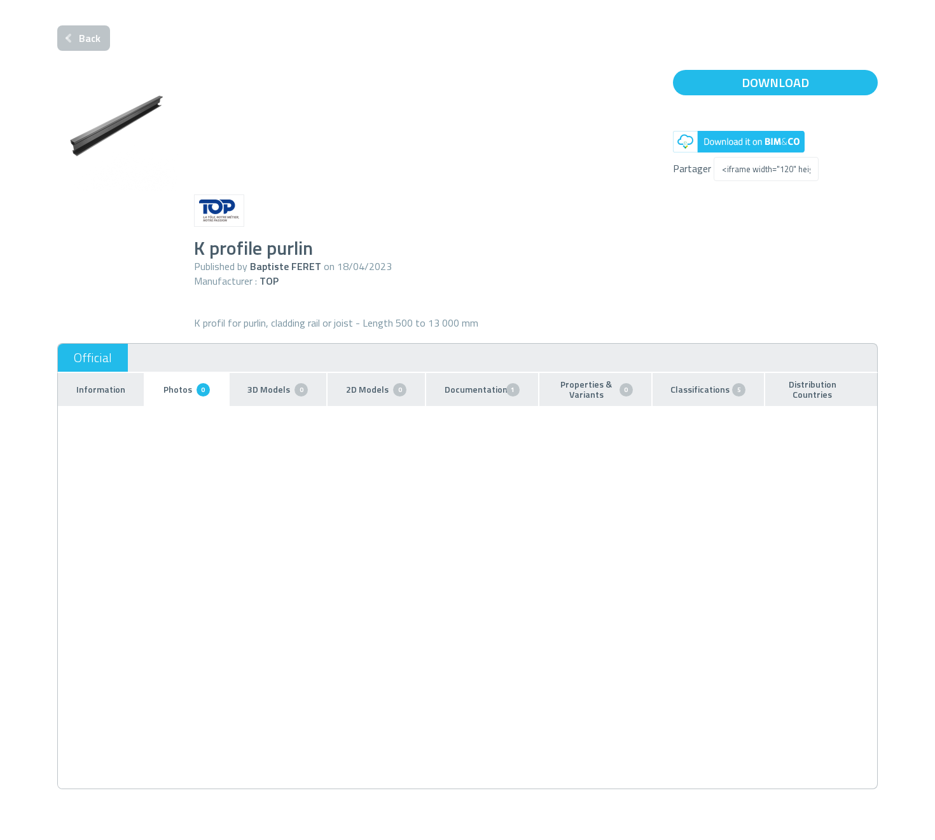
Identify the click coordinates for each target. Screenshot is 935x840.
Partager (692, 168)
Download (775, 82)
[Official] (93, 358)
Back (89, 38)
